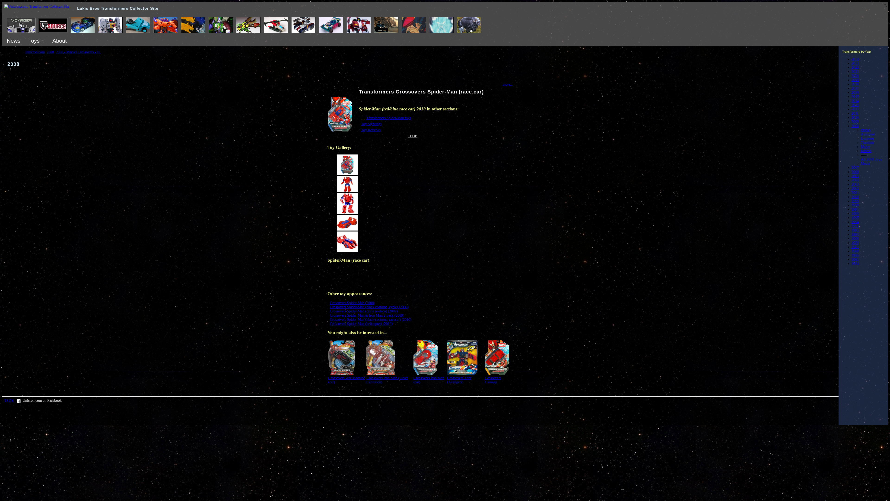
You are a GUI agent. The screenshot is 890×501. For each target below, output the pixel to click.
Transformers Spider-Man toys (388, 118)
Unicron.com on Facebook (42, 400)
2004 (855, 180)
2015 (855, 97)
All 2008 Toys (871, 159)
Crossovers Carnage (493, 380)
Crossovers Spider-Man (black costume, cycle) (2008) (369, 307)
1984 (855, 264)
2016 (855, 92)
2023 (855, 63)
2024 (855, 59)
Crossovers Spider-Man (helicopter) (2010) (361, 324)
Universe (867, 138)
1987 (855, 247)
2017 (855, 88)
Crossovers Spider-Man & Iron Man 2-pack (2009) (367, 315)
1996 (855, 213)
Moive (865, 147)
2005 (855, 176)
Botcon (866, 151)
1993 (855, 226)
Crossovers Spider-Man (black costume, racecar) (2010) (370, 319)
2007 (855, 168)
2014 (855, 101)
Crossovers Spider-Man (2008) (352, 303)
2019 (855, 80)
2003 (855, 184)
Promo (866, 130)
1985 (855, 259)
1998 (855, 205)
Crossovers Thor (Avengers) (459, 380)
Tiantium (867, 143)
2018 (855, 84)
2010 (855, 117)
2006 (855, 172)
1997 (855, 209)
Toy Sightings (371, 124)
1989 (855, 243)
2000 (855, 197)
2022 (855, 67)
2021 (855, 72)
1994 (855, 222)
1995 (855, 218)
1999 (855, 201)
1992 (855, 230)
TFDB (412, 136)
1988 (855, 251)
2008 (855, 126)
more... (508, 84)
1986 (855, 255)
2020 (855, 76)
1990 (855, 239)
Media (865, 163)
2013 (855, 105)
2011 (855, 113)
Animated (868, 134)
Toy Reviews (371, 130)
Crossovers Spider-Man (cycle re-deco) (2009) (364, 311)
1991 (855, 234)
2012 (855, 109)
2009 (855, 122)
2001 (855, 193)
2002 (855, 188)
